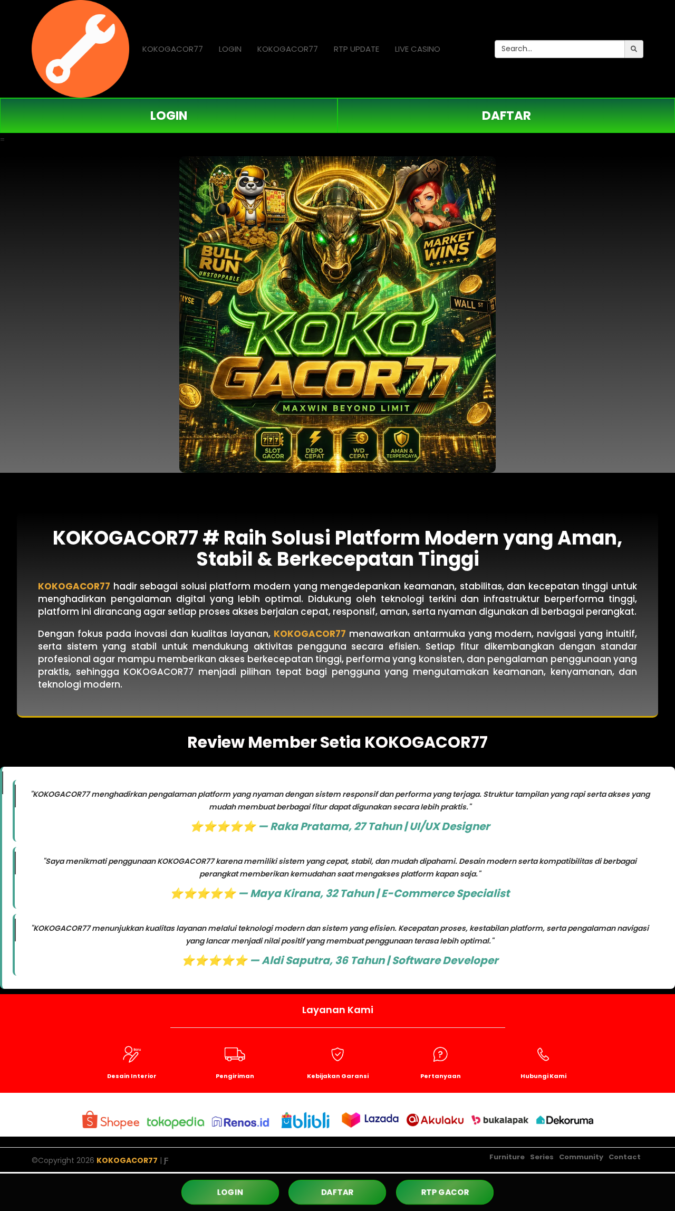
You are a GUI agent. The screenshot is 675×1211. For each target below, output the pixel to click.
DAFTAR (506, 115)
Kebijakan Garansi (338, 1076)
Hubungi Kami (543, 1076)
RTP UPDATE (356, 48)
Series (542, 1157)
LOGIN (230, 48)
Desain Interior (132, 1076)
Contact (625, 1157)
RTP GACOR (444, 1192)
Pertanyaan (440, 1076)
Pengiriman (235, 1076)
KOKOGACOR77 (172, 48)
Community (581, 1157)
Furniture (507, 1157)
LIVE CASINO (417, 48)
